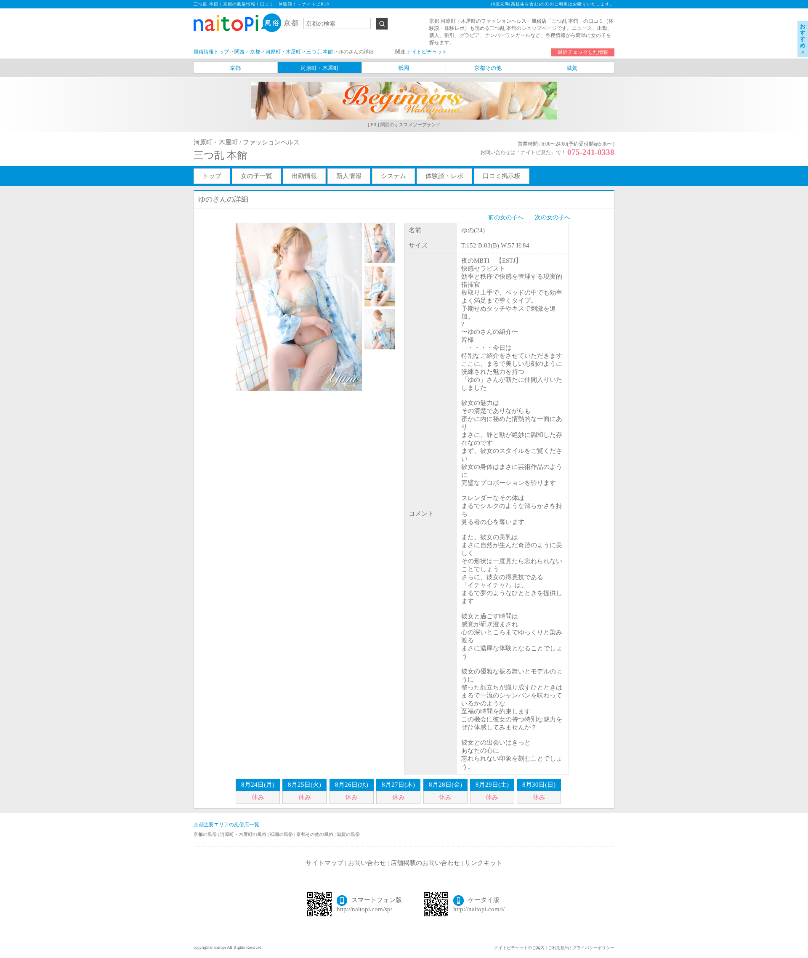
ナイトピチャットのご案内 (519, 947)
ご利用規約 (558, 947)
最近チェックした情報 (583, 52)
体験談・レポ (444, 176)
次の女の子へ (552, 217)
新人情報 (348, 176)
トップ (211, 176)
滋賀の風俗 (348, 834)
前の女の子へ (506, 217)
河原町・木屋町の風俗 (244, 834)
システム (393, 176)
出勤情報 (304, 176)
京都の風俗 (206, 834)
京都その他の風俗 (315, 834)
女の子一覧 (256, 176)
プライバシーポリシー (593, 947)
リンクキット (483, 863)
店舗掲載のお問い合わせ (425, 863)
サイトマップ (324, 863)
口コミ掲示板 (502, 176)
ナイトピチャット (427, 52)
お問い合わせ (367, 863)
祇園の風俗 (282, 834)
